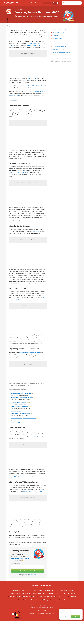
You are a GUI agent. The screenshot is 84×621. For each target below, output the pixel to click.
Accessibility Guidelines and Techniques (61, 52)
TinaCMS (47, 609)
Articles (18, 3)
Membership (38, 3)
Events (31, 3)
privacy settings (72, 612)
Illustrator (63, 593)
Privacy (35, 596)
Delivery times (39, 616)
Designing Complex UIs (58, 55)
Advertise (44, 616)
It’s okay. (75, 616)
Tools (21, 600)
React (40, 596)
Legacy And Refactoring (58, 44)
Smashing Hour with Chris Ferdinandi (32, 86)
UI (25, 600)
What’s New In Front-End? (58, 32)
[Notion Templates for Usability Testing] (28, 251)
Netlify (44, 609)
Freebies (50, 593)
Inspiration (71, 593)
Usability (30, 600)
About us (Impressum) (44, 613)
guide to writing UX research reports (32, 491)
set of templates (35, 231)
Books (24, 3)
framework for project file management (18, 172)
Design (71, 590)
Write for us (31, 613)
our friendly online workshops (37, 91)
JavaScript (12, 596)
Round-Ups (60, 596)
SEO (66, 596)
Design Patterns (15, 593)
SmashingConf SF (31, 78)
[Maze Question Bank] (28, 454)
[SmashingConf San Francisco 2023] (28, 63)
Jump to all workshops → (17, 422)
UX (36, 600)
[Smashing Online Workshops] (28, 371)
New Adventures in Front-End (59, 46)
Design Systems (26, 593)
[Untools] (28, 133)
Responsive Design (49, 596)
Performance (27, 596)
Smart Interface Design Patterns (32, 45)
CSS (53, 590)
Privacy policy (52, 613)
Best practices (26, 590)
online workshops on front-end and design (29, 352)
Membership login (31, 616)
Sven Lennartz (45, 607)
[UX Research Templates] (28, 317)
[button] (80, 3)
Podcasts (53, 616)
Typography (72, 596)
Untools (11, 150)
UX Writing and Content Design (60, 30)
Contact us (37, 613)
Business (34, 590)
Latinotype (44, 610)
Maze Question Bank (39, 436)
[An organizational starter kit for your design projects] (28, 192)
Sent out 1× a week (32, 574)
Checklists (47, 590)
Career (41, 590)
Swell (52, 609)
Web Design (55, 600)
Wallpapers (46, 600)
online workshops (16, 383)
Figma (44, 593)
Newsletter (47, 3)
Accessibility (55, 35)
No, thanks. (65, 616)
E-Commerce (37, 593)
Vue (40, 600)
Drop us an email (65, 58)
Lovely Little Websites (57, 38)
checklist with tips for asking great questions (23, 477)
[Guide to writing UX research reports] (28, 505)
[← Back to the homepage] (8, 3)
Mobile (19, 596)
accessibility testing (14, 95)
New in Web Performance (58, 49)
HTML (57, 593)
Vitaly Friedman (38, 607)
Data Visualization (62, 590)
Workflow (63, 600)
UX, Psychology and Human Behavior (61, 41)
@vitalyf (15, 100)
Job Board (49, 616)
